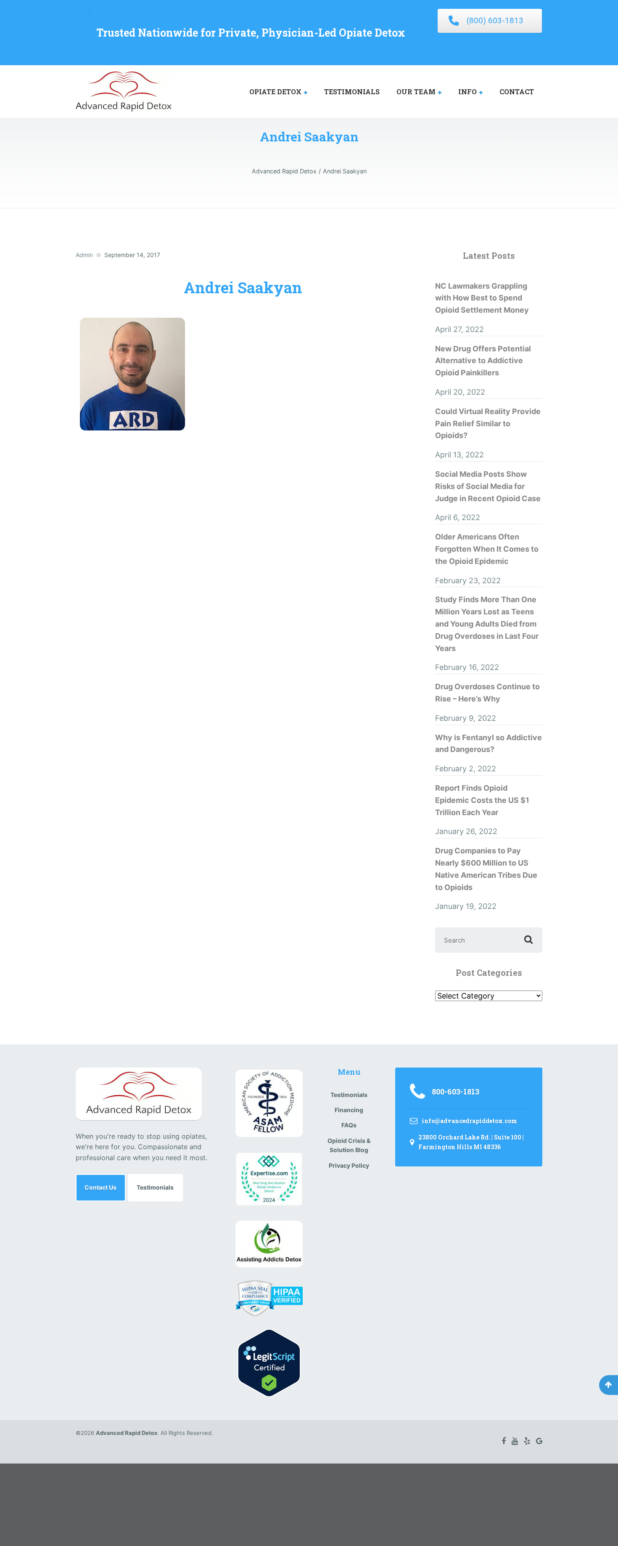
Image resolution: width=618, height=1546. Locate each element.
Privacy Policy (349, 1165)
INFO (467, 91)
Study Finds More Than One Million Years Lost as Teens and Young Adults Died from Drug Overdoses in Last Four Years (487, 623)
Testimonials (155, 1187)
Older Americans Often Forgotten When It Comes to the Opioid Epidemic (487, 549)
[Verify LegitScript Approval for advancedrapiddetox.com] (269, 1362)
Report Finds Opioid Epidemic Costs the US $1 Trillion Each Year (482, 800)
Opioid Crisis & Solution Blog (348, 1145)
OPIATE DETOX (275, 91)
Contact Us (100, 1187)
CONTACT (516, 91)
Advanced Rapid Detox (126, 1432)
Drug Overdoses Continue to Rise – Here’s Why (487, 692)
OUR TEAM (416, 91)
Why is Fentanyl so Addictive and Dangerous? (488, 743)
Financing (349, 1109)
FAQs (349, 1125)
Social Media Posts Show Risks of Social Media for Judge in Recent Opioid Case (488, 486)
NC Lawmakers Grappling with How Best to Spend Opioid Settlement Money (482, 298)
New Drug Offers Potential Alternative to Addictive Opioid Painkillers (483, 360)
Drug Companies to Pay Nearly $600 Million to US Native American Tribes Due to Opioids (486, 868)
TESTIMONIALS (352, 91)
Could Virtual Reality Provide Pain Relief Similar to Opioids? (488, 423)
